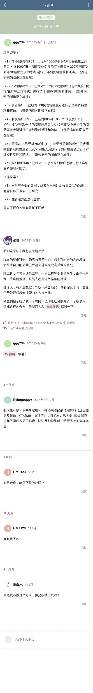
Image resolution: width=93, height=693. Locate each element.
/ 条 (45, 5)
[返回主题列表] (4, 5)
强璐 (12, 354)
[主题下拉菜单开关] (88, 5)
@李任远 (52, 306)
